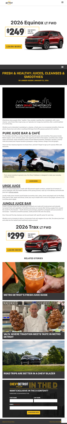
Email (15, 404)
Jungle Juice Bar (16, 203)
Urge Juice (11, 186)
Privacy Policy (11, 421)
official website (13, 192)
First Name (13, 397)
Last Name (37, 397)
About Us (4, 421)
